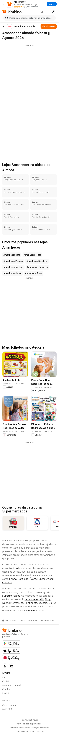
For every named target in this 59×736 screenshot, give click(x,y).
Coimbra (7, 582)
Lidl (50, 603)
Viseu (50, 579)
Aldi (41, 599)
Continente (31, 603)
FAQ (4, 677)
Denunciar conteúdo (12, 685)
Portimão (23, 579)
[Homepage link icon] (3, 620)
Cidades (6, 689)
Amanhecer (31, 599)
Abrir (51, 4)
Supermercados (11, 595)
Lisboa (13, 579)
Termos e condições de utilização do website (29, 728)
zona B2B (7, 709)
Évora (33, 579)
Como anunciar (9, 705)
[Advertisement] (29, 76)
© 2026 (29, 720)
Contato (6, 681)
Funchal (41, 579)
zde (18, 568)
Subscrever (50, 26)
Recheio (42, 603)
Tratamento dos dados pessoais (29, 731)
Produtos (6, 693)
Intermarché (16, 603)
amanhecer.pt (36, 610)
